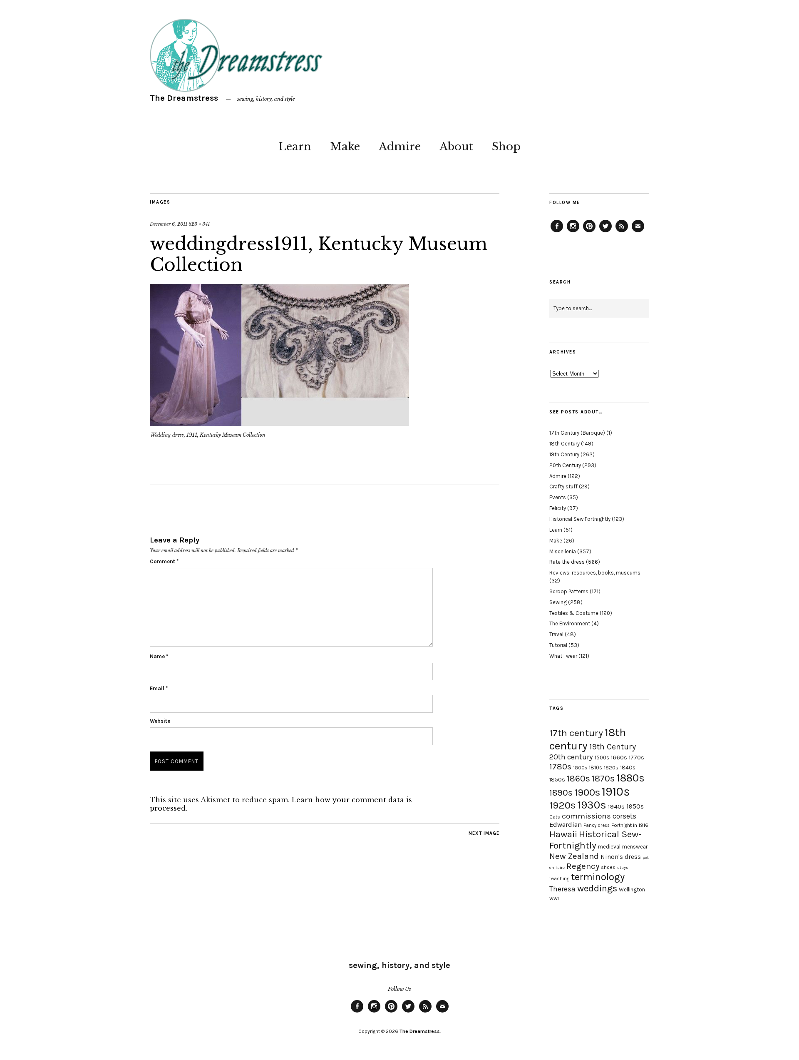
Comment (164, 561)
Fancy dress (596, 825)
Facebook (557, 231)
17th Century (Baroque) (577, 433)
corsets (624, 816)
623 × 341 (199, 224)
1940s (616, 806)
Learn (294, 146)
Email (159, 688)
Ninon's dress (620, 857)
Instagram (573, 231)
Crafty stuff (563, 486)
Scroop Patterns (568, 591)
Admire (400, 146)
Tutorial (558, 645)
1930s (591, 805)
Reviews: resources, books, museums (594, 573)
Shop (506, 146)
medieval (609, 847)
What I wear (563, 656)
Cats (554, 817)
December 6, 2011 (168, 224)
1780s (560, 766)
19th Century (564, 454)
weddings (597, 888)
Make (345, 146)
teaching (559, 878)
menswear (635, 847)
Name (159, 656)
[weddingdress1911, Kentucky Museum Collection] (279, 423)
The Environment (569, 623)
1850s (557, 779)
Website (160, 721)
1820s (611, 767)
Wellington (632, 889)
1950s (635, 806)
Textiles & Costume (573, 613)
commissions (586, 816)
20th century (571, 756)
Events (557, 497)
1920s (562, 805)
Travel (556, 634)
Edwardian (565, 825)
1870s (603, 778)
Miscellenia (562, 551)
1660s (619, 757)
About (456, 146)
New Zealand (574, 856)
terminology (598, 877)
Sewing (558, 602)
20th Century (565, 465)
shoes (608, 867)
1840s (627, 767)
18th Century (564, 443)
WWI (554, 898)
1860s (578, 779)
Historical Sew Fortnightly (579, 519)
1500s (602, 757)
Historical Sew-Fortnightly (595, 840)
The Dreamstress (184, 98)
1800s (580, 768)
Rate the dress (567, 562)
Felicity (557, 508)
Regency (582, 866)
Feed (621, 231)
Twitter (605, 231)
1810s (595, 767)
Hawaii (563, 834)
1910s (616, 791)
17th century (576, 733)
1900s (587, 792)
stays (622, 867)
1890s (561, 793)
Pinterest (589, 231)
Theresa (562, 889)
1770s (636, 757)
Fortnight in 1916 (629, 825)
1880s (630, 777)
